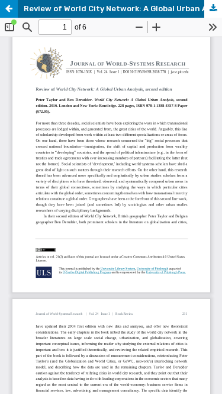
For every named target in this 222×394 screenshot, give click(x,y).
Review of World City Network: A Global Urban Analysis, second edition (123, 8)
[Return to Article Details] (9, 9)
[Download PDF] (213, 9)
